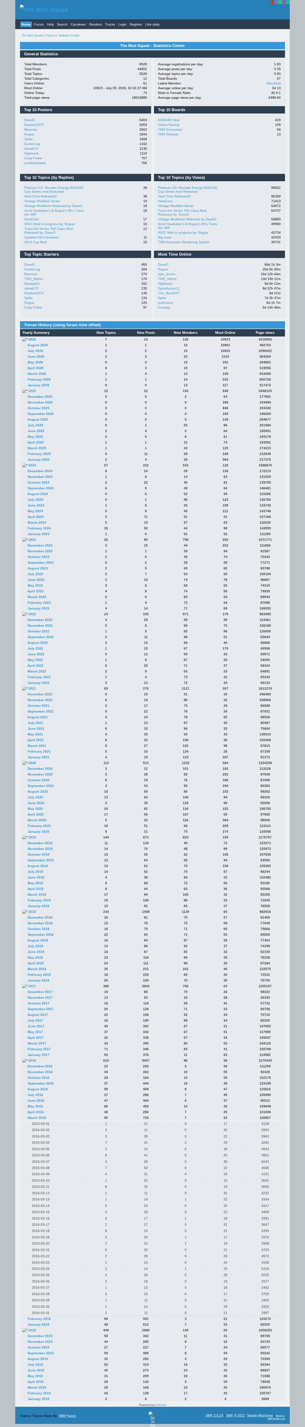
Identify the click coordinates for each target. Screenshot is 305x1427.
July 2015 (35, 1364)
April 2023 (35, 591)
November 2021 (40, 700)
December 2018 (40, 917)
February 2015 (39, 1393)
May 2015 (35, 1376)
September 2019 (41, 860)
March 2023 (37, 597)
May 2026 (35, 362)
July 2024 (35, 500)
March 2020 (37, 820)
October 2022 (38, 631)
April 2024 (35, 517)
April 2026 (35, 368)
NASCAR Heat (169, 120)
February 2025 (39, 454)
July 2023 (35, 574)
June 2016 (36, 1100)
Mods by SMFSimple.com (276, 1417)
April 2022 (35, 665)
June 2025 (36, 431)
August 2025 (37, 419)
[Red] (272, 2)
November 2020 (40, 774)
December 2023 (40, 545)
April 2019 (35, 889)
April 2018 (35, 963)
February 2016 (39, 1319)
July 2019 (35, 872)
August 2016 (37, 1089)
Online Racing (168, 125)
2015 (32, 1330)
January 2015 (38, 1399)
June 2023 (36, 580)
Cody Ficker (33, 158)
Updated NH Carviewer (41, 237)
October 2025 (38, 408)
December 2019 (40, 843)
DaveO (29, 120)
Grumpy (164, 307)
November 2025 (40, 402)
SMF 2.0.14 (214, 1415)
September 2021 (41, 711)
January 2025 (38, 459)
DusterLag (32, 144)
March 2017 (37, 1043)
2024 (32, 465)
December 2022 (40, 620)
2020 (32, 763)
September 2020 (41, 786)
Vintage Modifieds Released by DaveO (53, 206)
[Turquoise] (288, 2)
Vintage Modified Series (42, 201)
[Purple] (284, 2)
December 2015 (40, 1336)
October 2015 (38, 1347)
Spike (28, 139)
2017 (32, 986)
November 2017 (40, 997)
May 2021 (35, 734)
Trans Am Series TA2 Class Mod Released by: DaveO (48, 230)
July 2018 (35, 946)
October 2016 (38, 1078)
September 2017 (41, 1009)
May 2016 (35, 1106)
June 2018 (36, 952)
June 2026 (36, 356)
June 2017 (36, 1026)
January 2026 (38, 385)
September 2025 (41, 414)
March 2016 (37, 1118)
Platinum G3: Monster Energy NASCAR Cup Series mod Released (53, 189)
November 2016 (40, 1072)
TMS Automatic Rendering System (184, 242)
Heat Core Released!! (40, 196)
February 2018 (39, 975)
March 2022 (37, 671)
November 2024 (40, 477)
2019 (32, 837)
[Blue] (276, 2)
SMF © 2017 (235, 1415)
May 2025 (35, 437)
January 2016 (38, 1324)
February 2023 (39, 603)
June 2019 (36, 877)
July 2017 (35, 1020)
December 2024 (40, 471)
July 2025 (35, 425)
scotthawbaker (35, 163)
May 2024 (35, 511)
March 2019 (37, 894)
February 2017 (39, 1049)
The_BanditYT (169, 293)
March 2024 (37, 522)
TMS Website (168, 134)
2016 (32, 1060)
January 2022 (38, 683)
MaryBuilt (274, 83)
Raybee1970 (34, 125)
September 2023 (41, 562)
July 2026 (35, 351)
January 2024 (38, 534)
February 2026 (39, 379)
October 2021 (38, 706)
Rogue (29, 134)
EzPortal (160, 1405)
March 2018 (37, 969)
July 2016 (35, 1095)
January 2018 (38, 980)
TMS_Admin (33, 279)
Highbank (31, 153)
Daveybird (32, 283)
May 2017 (35, 1032)
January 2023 (38, 608)
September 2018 (41, 934)
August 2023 (37, 568)
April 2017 (35, 1037)
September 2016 (41, 1083)
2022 (32, 614)
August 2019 (37, 866)
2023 (32, 540)
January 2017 (38, 1055)
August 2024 (37, 494)
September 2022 (41, 637)
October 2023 (38, 557)
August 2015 (37, 1359)
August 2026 (37, 345)
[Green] (280, 2)
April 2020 (35, 814)
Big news (165, 237)
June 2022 (36, 654)
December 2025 (40, 396)
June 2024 (36, 505)
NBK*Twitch (67, 1416)
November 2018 (40, 923)
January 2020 (38, 831)
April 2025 (35, 442)
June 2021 (36, 728)
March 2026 (37, 374)
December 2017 (40, 992)
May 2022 (35, 660)
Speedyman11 (169, 288)
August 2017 (37, 1015)
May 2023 (35, 585)
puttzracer (165, 303)
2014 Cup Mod (35, 242)
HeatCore (31, 219)
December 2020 (40, 768)
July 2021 (35, 723)
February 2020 (39, 826)
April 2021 (35, 740)
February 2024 (39, 528)
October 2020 (38, 780)
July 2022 (35, 648)
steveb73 (31, 148)
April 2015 (35, 1382)
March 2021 (37, 746)
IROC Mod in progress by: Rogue (49, 224)
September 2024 (41, 488)
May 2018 (35, 957)
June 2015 (36, 1370)
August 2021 (37, 717)
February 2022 (39, 677)
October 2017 (38, 1003)
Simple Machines (260, 1415)
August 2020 (37, 791)
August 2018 (37, 940)
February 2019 (39, 900)
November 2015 (40, 1342)
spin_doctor (167, 274)
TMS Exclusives (170, 129)
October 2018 (38, 929)
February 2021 (39, 751)
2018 (32, 912)
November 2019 (40, 849)
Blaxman (30, 129)
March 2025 (37, 448)
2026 (32, 339)
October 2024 (38, 482)
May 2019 (35, 883)
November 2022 (40, 625)
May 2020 (35, 809)
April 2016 (35, 1112)
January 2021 (38, 757)
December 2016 (40, 1066)
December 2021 (40, 694)
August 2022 (37, 643)
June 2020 (36, 803)
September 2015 (41, 1353)
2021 (32, 688)
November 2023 (40, 551)
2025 (32, 391)
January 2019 (38, 906)
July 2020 (35, 797)
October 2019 (38, 854)
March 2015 (37, 1387)
